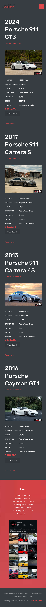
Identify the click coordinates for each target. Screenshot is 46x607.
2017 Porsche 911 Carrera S (21, 145)
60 (37, 73)
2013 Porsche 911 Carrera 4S (21, 263)
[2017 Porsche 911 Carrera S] (23, 179)
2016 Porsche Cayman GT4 (22, 376)
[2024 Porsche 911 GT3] (23, 62)
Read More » (10, 123)
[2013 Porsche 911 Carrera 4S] (23, 294)
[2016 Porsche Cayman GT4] (23, 409)
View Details (12, 114)
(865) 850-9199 (36, 601)
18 (37, 304)
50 (37, 419)
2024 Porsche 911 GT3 (21, 29)
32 (37, 191)
